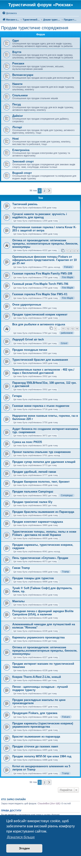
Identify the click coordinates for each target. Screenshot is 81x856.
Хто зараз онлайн (13, 799)
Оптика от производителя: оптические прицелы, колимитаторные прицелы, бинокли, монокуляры (45, 243)
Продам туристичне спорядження (34, 27)
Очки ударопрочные (26, 304)
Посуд (16, 104)
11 (63, 328)
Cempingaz (67, 495)
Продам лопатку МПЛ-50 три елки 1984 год (41, 756)
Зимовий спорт (23, 161)
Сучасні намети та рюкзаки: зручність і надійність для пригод (39, 215)
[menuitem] (9, 13)
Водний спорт (22, 173)
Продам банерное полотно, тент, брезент (41, 481)
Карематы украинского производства (38, 637)
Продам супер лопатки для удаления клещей (43, 461)
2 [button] (44, 191)
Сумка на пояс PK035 (27, 442)
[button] (49, 190)
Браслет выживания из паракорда (36, 736)
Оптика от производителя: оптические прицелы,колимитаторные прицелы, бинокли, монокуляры (44, 650)
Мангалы (18, 601)
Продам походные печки (29, 349)
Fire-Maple (67, 277)
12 (68, 328)
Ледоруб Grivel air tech (28, 339)
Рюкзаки (18, 63)
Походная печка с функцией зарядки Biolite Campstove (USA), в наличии (42, 613)
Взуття (16, 52)
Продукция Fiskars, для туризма (34, 713)
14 (77, 328)
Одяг (15, 40)
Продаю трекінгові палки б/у (32, 502)
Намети (17, 84)
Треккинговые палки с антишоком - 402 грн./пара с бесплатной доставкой (43, 371)
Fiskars (68, 267)
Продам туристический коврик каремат (39, 314)
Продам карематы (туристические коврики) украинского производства (42, 725)
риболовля (67, 333)
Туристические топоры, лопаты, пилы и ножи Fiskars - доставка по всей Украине (44, 533)
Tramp (65, 571)
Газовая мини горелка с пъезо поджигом (40, 405)
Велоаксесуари (22, 74)
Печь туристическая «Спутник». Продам (40, 558)
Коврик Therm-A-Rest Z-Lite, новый (36, 676)
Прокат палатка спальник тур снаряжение (41, 452)
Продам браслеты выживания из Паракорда (43, 511)
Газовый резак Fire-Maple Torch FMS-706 (40, 283)
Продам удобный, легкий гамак (34, 471)
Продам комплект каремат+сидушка (37, 521)
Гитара (17, 396)
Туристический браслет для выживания (40, 359)
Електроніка (20, 150)
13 (72, 328)
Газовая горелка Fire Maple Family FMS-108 (42, 273)
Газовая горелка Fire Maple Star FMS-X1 (39, 294)
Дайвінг (17, 115)
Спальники (20, 95)
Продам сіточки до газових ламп (35, 746)
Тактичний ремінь (25, 204)
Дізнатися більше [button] (21, 837)
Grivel (64, 343)
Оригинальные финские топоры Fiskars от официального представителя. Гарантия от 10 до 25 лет (44, 260)
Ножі (15, 138)
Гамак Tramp (21, 567)
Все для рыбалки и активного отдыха (38, 324)
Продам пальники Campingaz (32, 491)
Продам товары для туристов (33, 578)
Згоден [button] (24, 848)
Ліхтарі (17, 127)
